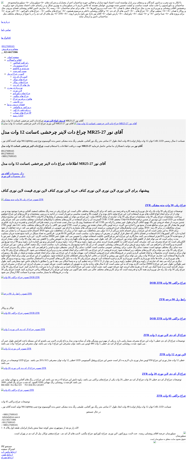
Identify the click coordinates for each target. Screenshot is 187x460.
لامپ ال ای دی (20, 76)
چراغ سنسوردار (20, 65)
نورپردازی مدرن (14, 88)
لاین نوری (17, 90)
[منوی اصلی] (2, 52)
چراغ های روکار (20, 82)
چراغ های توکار (20, 79)
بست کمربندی (20, 71)
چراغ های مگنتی (21, 96)
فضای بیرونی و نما (16, 104)
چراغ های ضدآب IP (22, 113)
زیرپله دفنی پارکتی (22, 110)
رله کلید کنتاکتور (21, 63)
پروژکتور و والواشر (22, 107)
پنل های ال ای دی (21, 85)
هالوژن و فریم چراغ (22, 99)
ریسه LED (18, 115)
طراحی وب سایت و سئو (177, 441)
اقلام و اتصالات (14, 60)
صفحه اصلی (13, 57)
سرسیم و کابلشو (21, 68)
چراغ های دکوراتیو (21, 93)
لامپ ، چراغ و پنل (15, 74)
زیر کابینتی (18, 101)
